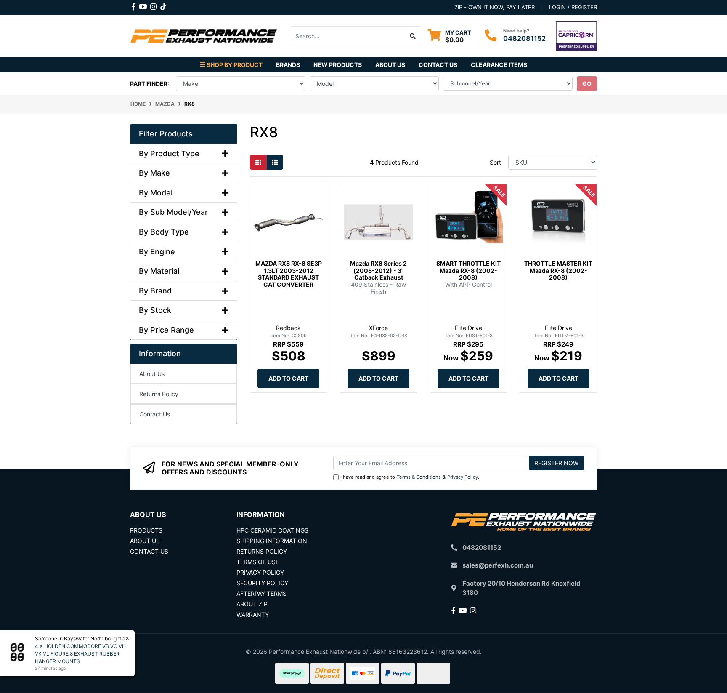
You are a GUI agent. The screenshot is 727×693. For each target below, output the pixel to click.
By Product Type (169, 153)
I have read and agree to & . (409, 477)
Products (146, 530)
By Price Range (166, 329)
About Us (390, 64)
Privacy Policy (462, 477)
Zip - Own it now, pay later (494, 7)
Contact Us (438, 64)
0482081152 (524, 38)
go (587, 83)
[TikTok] (163, 5)
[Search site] (413, 35)
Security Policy (262, 582)
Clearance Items (499, 64)
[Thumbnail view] (258, 162)
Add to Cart (288, 378)
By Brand (155, 290)
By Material (159, 271)
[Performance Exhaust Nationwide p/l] (203, 35)
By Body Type (164, 231)
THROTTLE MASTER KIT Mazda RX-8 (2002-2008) (558, 270)
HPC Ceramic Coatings (272, 530)
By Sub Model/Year (173, 212)
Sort (495, 162)
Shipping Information (271, 540)
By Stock (155, 310)
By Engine (157, 251)
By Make (154, 172)
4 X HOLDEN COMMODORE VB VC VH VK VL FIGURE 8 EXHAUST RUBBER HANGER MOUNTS (80, 653)
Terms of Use (257, 561)
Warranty (252, 614)
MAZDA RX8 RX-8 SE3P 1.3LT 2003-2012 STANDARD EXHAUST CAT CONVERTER (288, 274)
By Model (155, 192)
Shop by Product (235, 64)
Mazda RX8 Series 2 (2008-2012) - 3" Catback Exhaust (378, 270)
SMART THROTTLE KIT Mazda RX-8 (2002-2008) (468, 270)
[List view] (274, 162)
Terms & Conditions (419, 477)
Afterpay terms (261, 593)
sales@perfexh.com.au (497, 565)
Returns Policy (158, 393)
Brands (288, 64)
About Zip (252, 604)
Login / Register (573, 7)
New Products (337, 64)
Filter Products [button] (166, 133)
